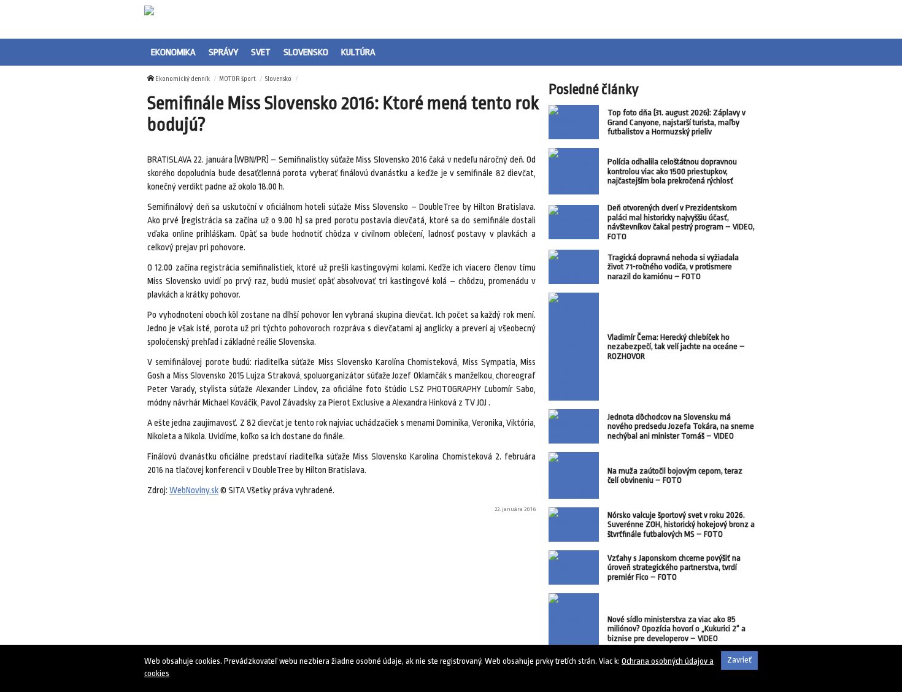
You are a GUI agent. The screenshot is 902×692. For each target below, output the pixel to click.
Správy (223, 52)
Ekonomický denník (182, 79)
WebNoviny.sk (193, 490)
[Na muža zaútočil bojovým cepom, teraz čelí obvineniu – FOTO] (574, 475)
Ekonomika (173, 52)
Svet (261, 52)
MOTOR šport (237, 79)
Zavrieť (739, 659)
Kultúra (358, 52)
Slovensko (305, 52)
